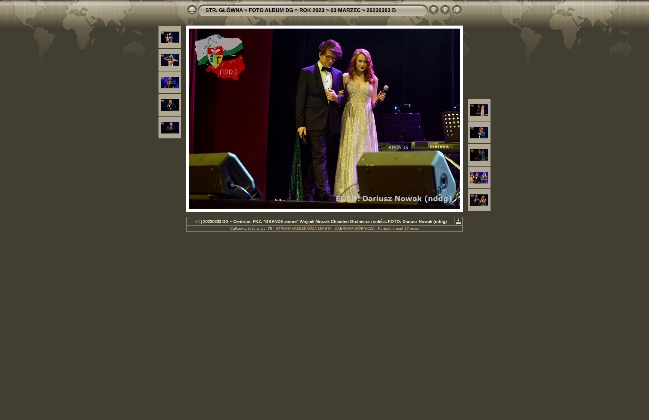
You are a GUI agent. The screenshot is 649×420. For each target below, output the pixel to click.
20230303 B (381, 10)
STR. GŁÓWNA (224, 10)
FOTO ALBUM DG (271, 10)
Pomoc (413, 228)
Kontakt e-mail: (391, 228)
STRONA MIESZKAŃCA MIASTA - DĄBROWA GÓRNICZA (325, 228)
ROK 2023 (311, 10)
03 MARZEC (346, 10)
